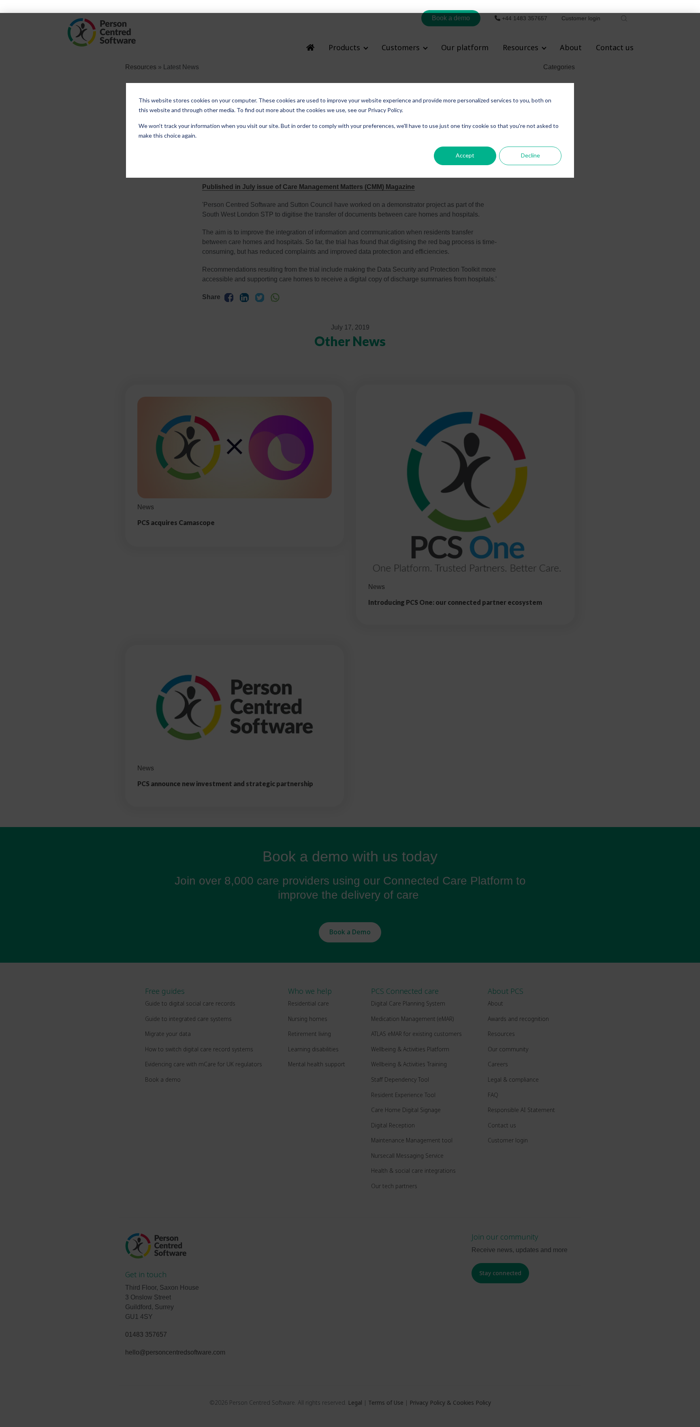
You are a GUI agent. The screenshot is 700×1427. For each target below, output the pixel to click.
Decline (530, 155)
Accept (465, 155)
